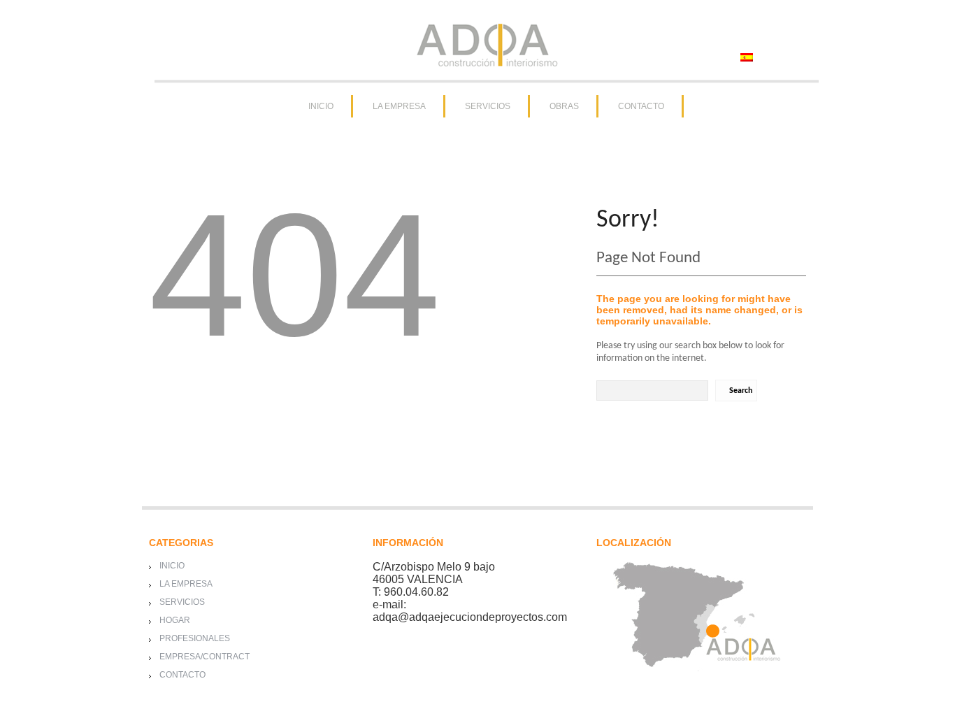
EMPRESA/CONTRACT (204, 656)
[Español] (746, 57)
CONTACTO (641, 106)
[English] (773, 57)
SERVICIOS (487, 106)
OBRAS (564, 106)
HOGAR (174, 620)
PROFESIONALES (194, 638)
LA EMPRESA (399, 106)
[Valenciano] (800, 57)
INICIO (320, 106)
